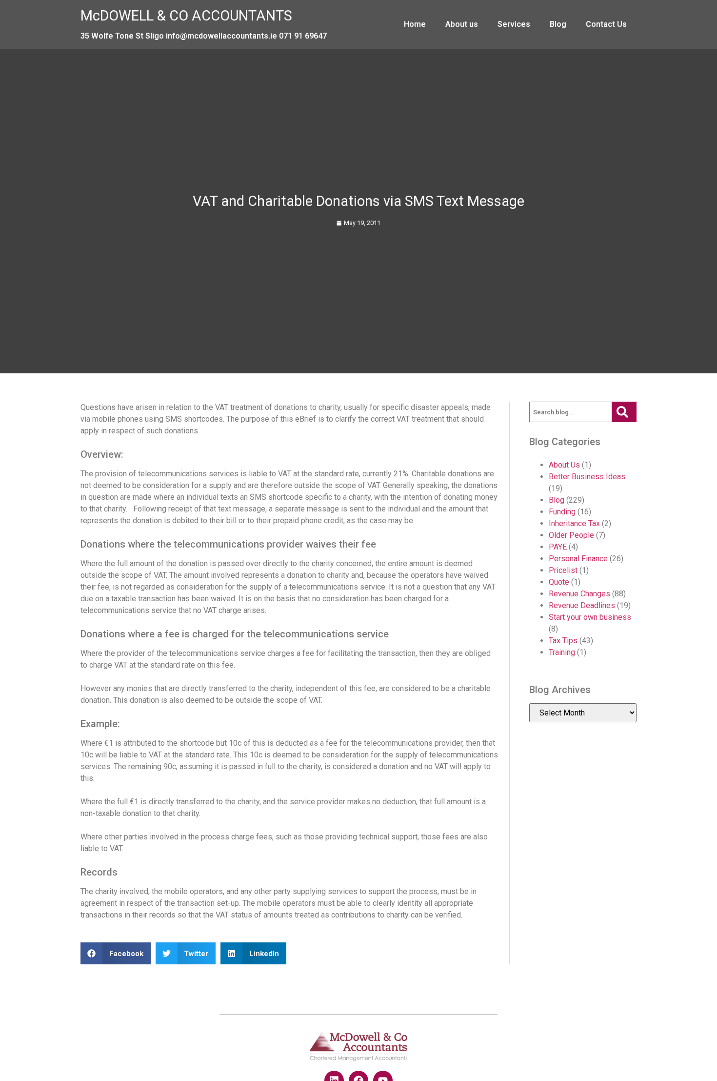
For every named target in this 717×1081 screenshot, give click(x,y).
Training (562, 652)
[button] (115, 953)
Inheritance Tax (574, 523)
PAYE (558, 546)
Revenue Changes (579, 593)
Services (514, 24)
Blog (558, 24)
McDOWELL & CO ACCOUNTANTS (186, 15)
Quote (559, 582)
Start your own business (590, 617)
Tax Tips (563, 640)
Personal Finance (578, 558)
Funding (562, 511)
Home (415, 24)
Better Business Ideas (587, 476)
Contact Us (606, 24)
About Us (564, 464)
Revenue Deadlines (582, 605)
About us (461, 24)
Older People (571, 535)
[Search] (624, 412)
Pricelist (563, 570)
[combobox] (570, 412)
